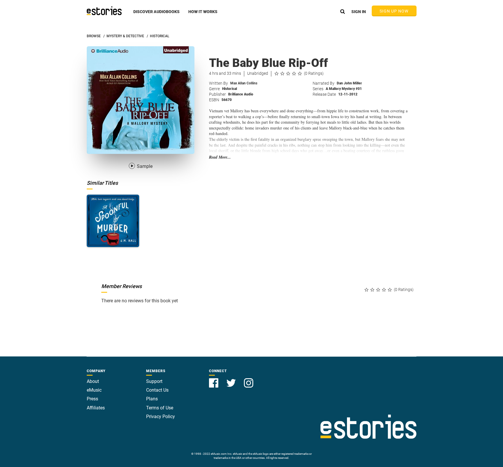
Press (92, 399)
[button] (156, 14)
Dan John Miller (349, 83)
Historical (229, 89)
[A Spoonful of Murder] (113, 221)
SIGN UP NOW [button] (394, 11)
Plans (152, 399)
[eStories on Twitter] (231, 379)
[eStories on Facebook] (214, 379)
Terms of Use (159, 408)
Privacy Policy (160, 416)
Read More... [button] (220, 157)
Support (154, 381)
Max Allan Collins (243, 83)
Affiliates (96, 408)
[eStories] (104, 10)
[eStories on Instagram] (248, 379)
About (93, 381)
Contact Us (157, 390)
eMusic (94, 390)
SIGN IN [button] (358, 11)
